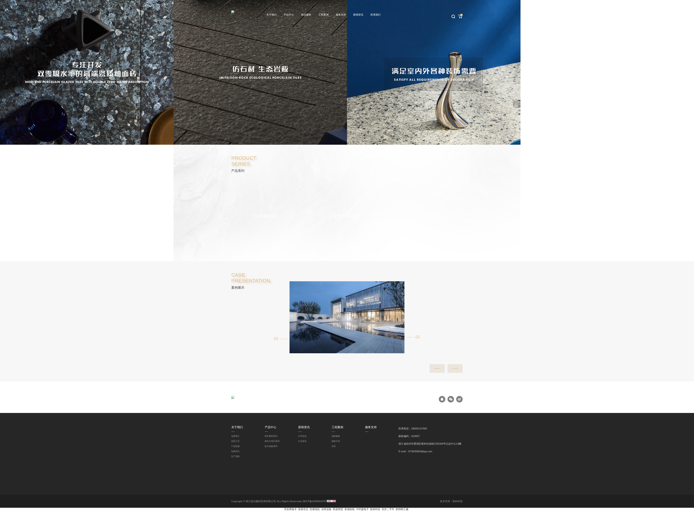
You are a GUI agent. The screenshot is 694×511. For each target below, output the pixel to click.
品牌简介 (235, 436)
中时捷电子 (362, 509)
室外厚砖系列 (271, 436)
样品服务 (306, 14)
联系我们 (375, 14)
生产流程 (235, 456)
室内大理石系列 (272, 441)
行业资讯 (302, 441)
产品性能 (235, 446)
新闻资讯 (358, 14)
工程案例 (323, 14)
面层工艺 (235, 441)
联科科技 (458, 501)
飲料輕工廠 (402, 509)
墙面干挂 (336, 441)
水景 (334, 446)
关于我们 (271, 14)
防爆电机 (315, 509)
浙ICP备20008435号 (314, 501)
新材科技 (375, 509)
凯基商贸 (338, 509)
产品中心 (289, 14)
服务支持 (341, 14)
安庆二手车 (388, 509)
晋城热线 (349, 509)
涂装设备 (326, 509)
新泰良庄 (303, 509)
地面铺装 (336, 436)
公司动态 (302, 436)
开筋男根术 (290, 509)
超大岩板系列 (271, 446)
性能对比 (235, 451)
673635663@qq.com (420, 451)
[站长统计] (331, 501)
